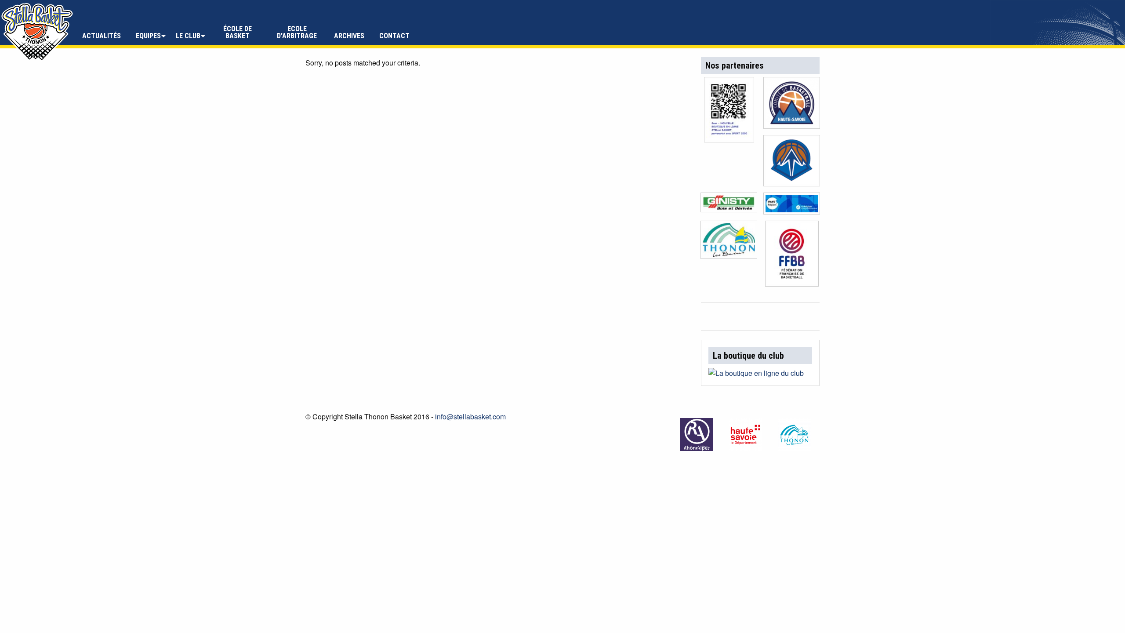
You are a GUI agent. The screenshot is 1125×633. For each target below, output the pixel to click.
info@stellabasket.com (470, 416)
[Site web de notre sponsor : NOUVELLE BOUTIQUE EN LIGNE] (729, 112)
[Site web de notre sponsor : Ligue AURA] (792, 163)
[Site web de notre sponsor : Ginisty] (729, 205)
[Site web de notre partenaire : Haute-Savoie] (746, 434)
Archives (349, 36)
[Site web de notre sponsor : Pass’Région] (792, 206)
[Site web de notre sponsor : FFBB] (792, 256)
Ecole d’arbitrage (297, 32)
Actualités (101, 36)
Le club (188, 36)
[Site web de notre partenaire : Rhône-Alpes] (697, 434)
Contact (394, 36)
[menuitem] (101, 32)
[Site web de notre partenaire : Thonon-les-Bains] (795, 434)
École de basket (237, 32)
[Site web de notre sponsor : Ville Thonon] (729, 242)
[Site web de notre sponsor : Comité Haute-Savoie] (792, 105)
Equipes (148, 36)
